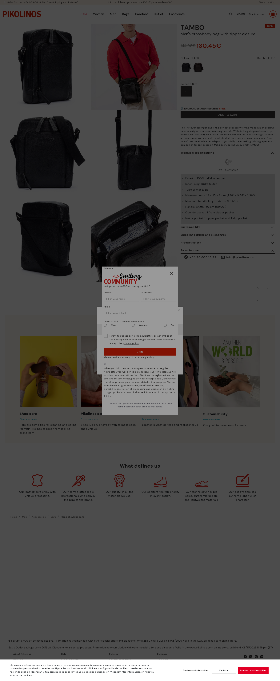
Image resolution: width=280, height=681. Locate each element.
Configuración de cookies (196, 670)
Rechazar (224, 670)
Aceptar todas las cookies (253, 670)
